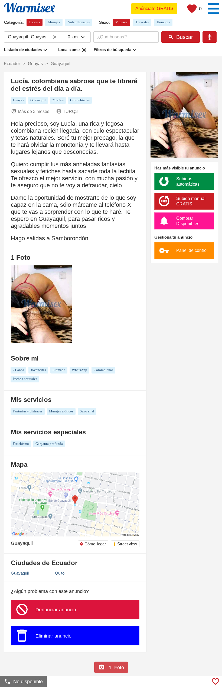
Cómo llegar (92, 544)
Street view (125, 543)
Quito (59, 573)
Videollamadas (79, 22)
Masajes (54, 22)
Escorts (34, 22)
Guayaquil (20, 573)
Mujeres (121, 22)
